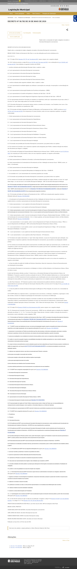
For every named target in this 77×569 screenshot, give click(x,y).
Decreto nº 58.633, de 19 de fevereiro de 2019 (29, 307)
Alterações (27, 33)
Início (11, 13)
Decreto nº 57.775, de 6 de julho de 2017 (33, 500)
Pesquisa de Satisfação (49, 13)
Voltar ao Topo (65, 540)
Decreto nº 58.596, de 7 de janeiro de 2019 (35, 319)
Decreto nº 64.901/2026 (23, 196)
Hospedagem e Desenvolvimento (62, 567)
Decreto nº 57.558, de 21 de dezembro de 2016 (43, 188)
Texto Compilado (15, 36)
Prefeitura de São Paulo (64, 10)
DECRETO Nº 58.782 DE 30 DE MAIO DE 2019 (41, 17)
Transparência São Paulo (31, 1)
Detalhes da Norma (14, 33)
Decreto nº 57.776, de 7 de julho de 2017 (28, 59)
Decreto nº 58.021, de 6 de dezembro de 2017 (20, 186)
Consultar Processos (53, 1)
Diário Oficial (42, 1)
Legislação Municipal (19, 9)
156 (62, 1)
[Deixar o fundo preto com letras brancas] (66, 5)
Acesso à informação (13, 1)
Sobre (28, 13)
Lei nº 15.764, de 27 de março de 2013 (38, 62)
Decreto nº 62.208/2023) (52, 328)
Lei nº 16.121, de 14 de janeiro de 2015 (35, 346)
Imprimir (67, 25)
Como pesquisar (19, 13)
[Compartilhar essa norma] (67, 30)
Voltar (63, 25)
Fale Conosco (36, 13)
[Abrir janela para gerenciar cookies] (68, 5)
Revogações (37, 33)
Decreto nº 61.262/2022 (37, 400)
